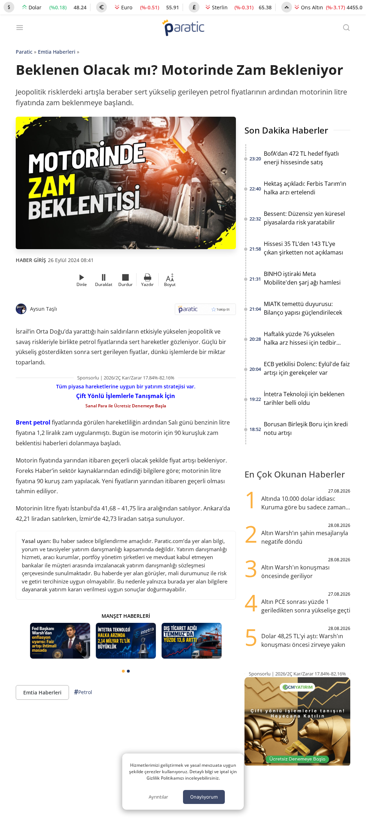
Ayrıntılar (158, 797)
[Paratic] (183, 28)
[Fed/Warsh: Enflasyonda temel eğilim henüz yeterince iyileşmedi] (60, 641)
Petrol (83, 692)
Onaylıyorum (204, 797)
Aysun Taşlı (43, 308)
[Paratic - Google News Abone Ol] (205, 312)
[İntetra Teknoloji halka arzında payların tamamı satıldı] (126, 641)
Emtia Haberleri (56, 51)
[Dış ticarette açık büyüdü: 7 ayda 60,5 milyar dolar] (192, 641)
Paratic (24, 51)
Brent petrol (33, 422)
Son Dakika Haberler (286, 130)
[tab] (123, 671)
